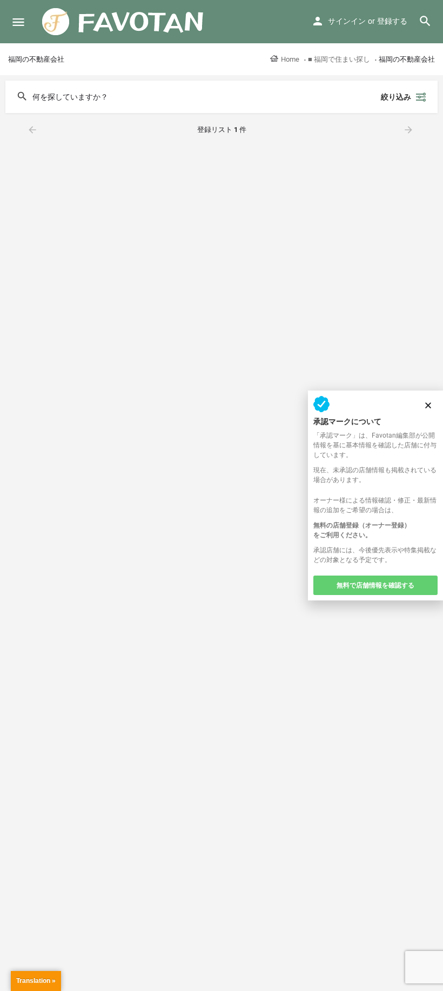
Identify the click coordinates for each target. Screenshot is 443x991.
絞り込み (396, 97)
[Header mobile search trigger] (425, 21)
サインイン (347, 21)
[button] (428, 405)
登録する (392, 21)
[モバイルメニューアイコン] (18, 21)
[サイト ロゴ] (124, 21)
